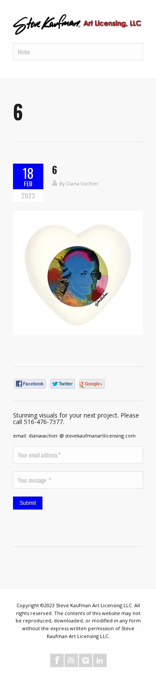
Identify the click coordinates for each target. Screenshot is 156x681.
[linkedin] (100, 660)
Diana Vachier (82, 183)
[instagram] (85, 660)
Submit (28, 503)
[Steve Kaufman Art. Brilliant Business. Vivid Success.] (78, 25)
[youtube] (71, 660)
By (62, 183)
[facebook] (57, 660)
